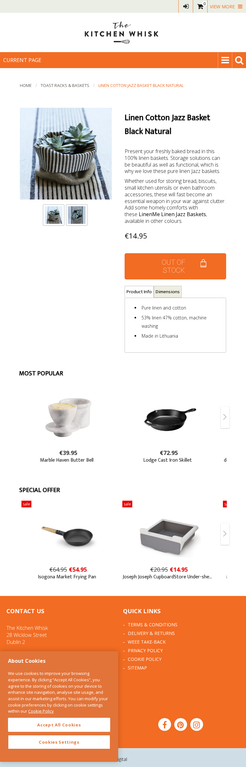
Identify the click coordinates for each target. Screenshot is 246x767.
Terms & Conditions (152, 625)
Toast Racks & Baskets (65, 85)
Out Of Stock (173, 266)
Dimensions (168, 292)
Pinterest (180, 724)
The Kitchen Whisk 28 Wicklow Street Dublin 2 (27, 635)
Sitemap (137, 668)
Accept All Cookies (59, 725)
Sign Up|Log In (186, 6)
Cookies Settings (59, 742)
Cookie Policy (144, 659)
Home (26, 85)
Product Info (139, 292)
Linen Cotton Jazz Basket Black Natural (141, 85)
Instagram (196, 724)
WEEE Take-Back (147, 642)
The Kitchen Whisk (123, 32)
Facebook (164, 724)
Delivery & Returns (151, 633)
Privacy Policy (145, 650)
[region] (59, 706)
